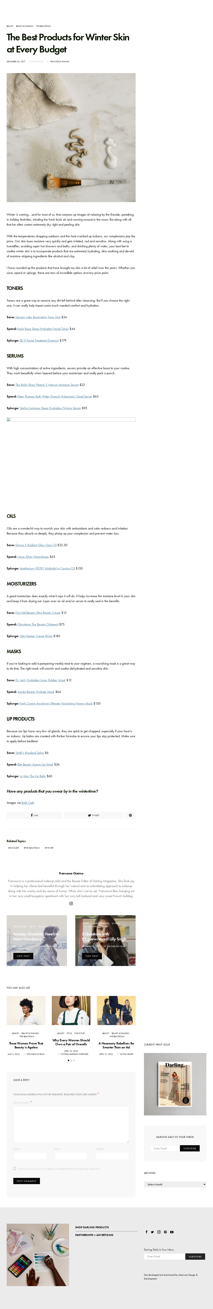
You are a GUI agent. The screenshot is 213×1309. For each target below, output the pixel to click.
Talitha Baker (126, 1054)
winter (49, 848)
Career (85, 923)
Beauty (10, 26)
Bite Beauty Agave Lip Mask (35, 764)
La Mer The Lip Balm (33, 776)
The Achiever (90, 926)
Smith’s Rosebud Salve (29, 753)
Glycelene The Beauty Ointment (37, 624)
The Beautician (43, 26)
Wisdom (103, 926)
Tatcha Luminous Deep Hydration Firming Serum (50, 408)
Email (57, 1149)
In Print (116, 923)
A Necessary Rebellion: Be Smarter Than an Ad (116, 1045)
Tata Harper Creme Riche (36, 636)
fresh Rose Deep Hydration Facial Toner (43, 329)
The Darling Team (48, 946)
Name (16, 1149)
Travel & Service (46, 926)
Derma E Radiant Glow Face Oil (36, 545)
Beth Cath (27, 803)
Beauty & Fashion (24, 26)
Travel (32, 926)
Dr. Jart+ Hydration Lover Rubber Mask (40, 680)
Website (100, 1149)
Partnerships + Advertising (94, 1235)
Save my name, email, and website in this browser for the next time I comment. (59, 1169)
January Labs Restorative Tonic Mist (38, 317)
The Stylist (79, 1033)
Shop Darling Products (92, 1227)
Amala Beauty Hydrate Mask (35, 692)
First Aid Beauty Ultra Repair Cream (38, 612)
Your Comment (21, 1102)
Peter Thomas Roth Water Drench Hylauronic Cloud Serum (54, 396)
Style (69, 1033)
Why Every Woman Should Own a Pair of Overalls (71, 1042)
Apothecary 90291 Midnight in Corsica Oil (47, 568)
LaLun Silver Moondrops (33, 556)
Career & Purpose (100, 923)
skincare (14, 848)
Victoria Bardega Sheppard (74, 1054)
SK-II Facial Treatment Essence (39, 340)
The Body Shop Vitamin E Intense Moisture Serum (47, 385)
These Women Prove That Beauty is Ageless (26, 1045)
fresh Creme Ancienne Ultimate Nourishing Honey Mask (56, 703)
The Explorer (19, 926)
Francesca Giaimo (59, 61)
